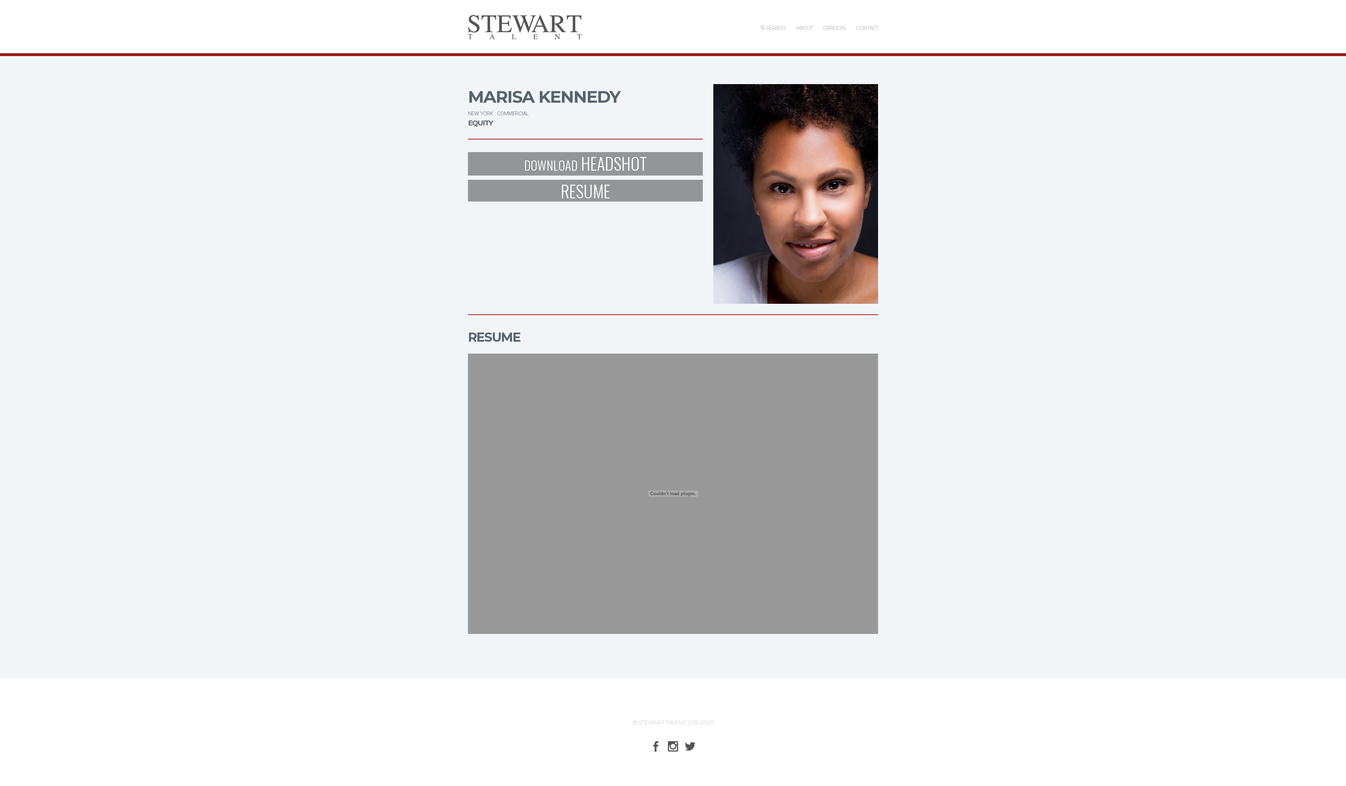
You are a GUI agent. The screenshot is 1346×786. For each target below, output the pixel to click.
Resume (585, 190)
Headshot (585, 164)
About (804, 28)
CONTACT (867, 28)
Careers (834, 28)
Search (775, 28)
